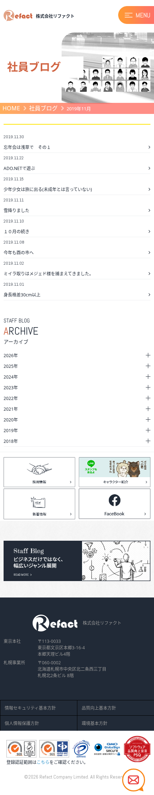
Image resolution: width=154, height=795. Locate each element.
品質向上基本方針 (99, 708)
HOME (11, 108)
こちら (43, 762)
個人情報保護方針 (22, 723)
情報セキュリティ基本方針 (30, 708)
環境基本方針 (94, 723)
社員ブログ (43, 108)
